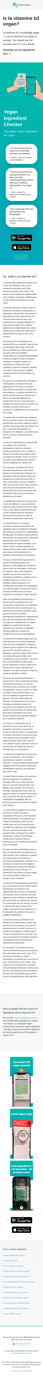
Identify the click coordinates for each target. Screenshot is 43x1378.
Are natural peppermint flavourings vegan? (19, 1282)
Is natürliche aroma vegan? (13, 1287)
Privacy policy (27, 1371)
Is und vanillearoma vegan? (13, 1266)
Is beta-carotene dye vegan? (14, 1255)
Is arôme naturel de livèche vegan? (16, 1271)
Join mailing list (23, 1344)
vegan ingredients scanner (25, 1018)
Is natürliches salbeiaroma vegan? (16, 1276)
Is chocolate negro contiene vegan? (16, 1303)
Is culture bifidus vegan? (12, 1314)
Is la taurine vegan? (10, 1261)
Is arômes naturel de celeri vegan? (16, 1308)
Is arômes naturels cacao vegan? (15, 1292)
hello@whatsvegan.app (20, 1353)
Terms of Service (16, 1371)
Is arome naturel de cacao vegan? (16, 1298)
